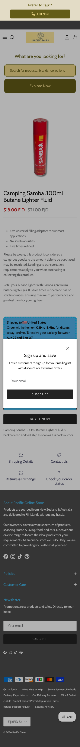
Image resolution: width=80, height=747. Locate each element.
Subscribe (40, 394)
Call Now (43, 14)
